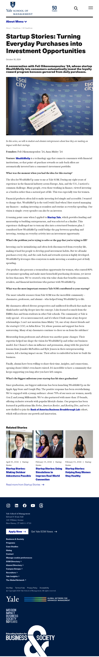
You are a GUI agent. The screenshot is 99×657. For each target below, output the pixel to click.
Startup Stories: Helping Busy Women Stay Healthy (78, 472)
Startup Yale (54, 217)
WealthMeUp (23, 158)
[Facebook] (24, 507)
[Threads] (41, 507)
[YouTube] (33, 507)
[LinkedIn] (16, 507)
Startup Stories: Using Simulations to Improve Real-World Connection (49, 474)
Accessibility (44, 588)
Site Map (9, 588)
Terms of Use (20, 588)
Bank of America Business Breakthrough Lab (55, 409)
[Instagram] (8, 507)
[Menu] (90, 8)
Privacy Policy (32, 588)
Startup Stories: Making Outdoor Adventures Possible (18, 472)
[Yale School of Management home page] (28, 8)
